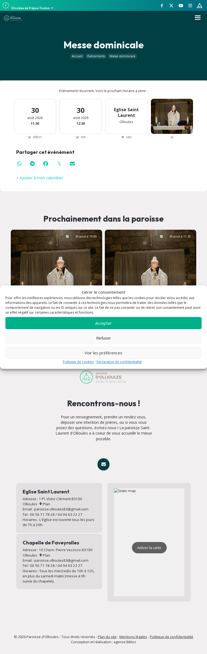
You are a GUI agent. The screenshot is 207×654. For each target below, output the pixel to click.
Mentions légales (133, 636)
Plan (46, 503)
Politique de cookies (78, 362)
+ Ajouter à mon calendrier (39, 177)
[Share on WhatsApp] (19, 164)
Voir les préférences (103, 352)
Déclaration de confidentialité (119, 362)
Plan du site (107, 636)
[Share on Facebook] (46, 164)
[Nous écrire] (103, 464)
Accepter (103, 323)
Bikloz (131, 641)
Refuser (103, 338)
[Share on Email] (72, 164)
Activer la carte (149, 547)
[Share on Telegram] (32, 164)
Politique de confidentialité (171, 636)
